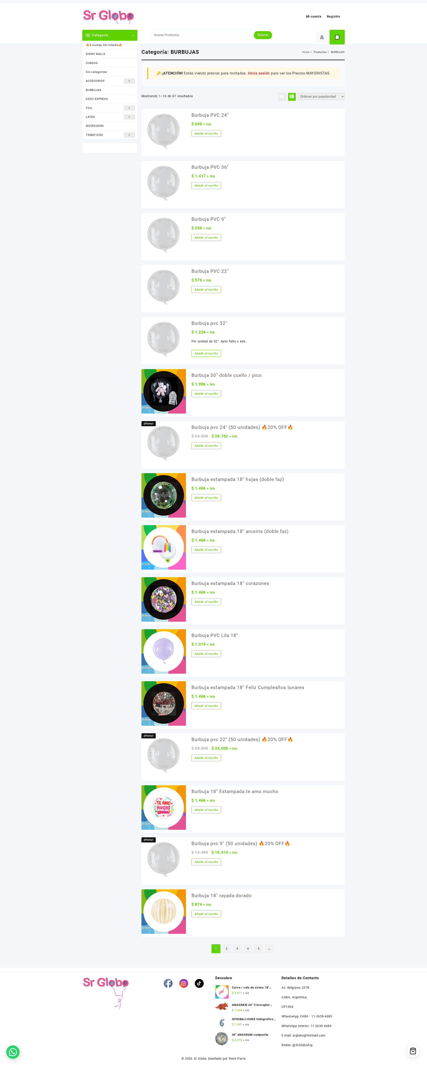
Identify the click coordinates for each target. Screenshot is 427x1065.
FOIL (89, 108)
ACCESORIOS (95, 80)
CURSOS (92, 63)
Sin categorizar (96, 72)
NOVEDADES (95, 125)
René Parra (237, 1058)
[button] (13, 1052)
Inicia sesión (259, 73)
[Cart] (337, 37)
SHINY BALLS (95, 54)
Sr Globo (200, 1058)
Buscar (263, 35)
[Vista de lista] (292, 97)
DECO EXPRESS (97, 98)
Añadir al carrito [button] (206, 133)
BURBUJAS (93, 90)
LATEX (90, 117)
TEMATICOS (94, 135)
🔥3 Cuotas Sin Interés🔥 (104, 45)
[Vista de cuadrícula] (282, 97)
